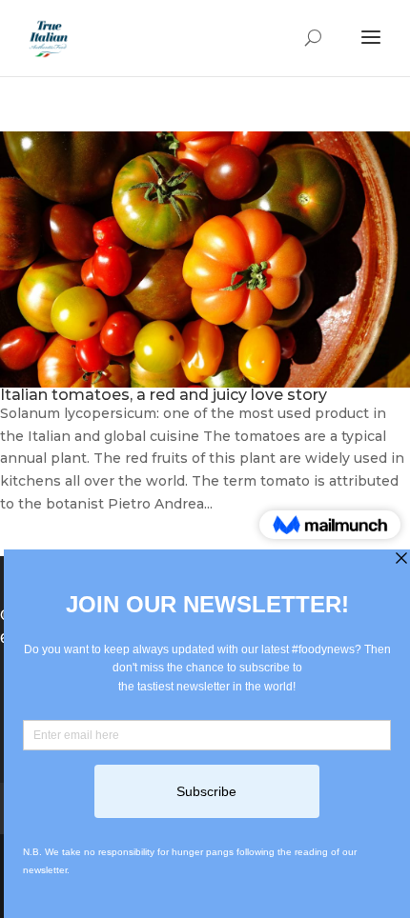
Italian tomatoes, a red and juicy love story (163, 395)
